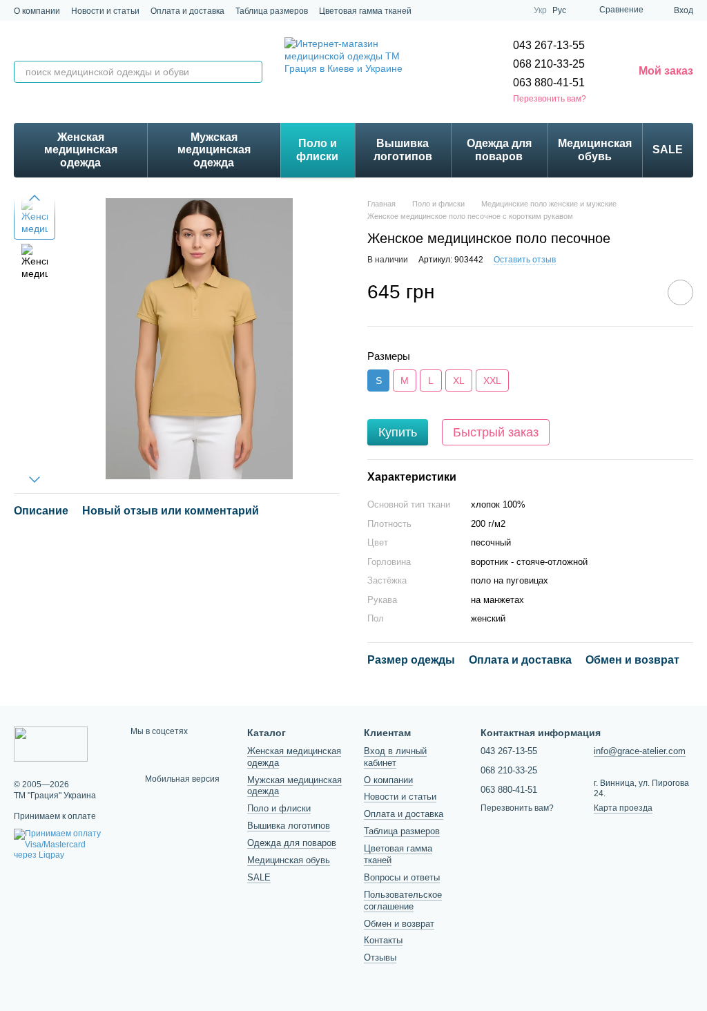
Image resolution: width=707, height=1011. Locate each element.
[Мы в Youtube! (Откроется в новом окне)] (514, 10)
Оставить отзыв (525, 259)
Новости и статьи (105, 11)
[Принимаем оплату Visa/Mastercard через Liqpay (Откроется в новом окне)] (62, 844)
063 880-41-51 (549, 82)
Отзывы (380, 957)
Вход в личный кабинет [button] (395, 757)
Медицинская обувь (595, 149)
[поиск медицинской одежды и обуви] (251, 72)
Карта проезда (623, 808)
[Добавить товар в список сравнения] (641, 292)
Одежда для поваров (499, 149)
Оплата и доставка (187, 11)
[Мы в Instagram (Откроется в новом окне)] (464, 10)
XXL (492, 380)
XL (459, 380)
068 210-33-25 (549, 64)
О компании (37, 11)
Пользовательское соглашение (403, 900)
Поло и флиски (317, 149)
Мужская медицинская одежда (214, 149)
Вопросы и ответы (402, 877)
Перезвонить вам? (549, 99)
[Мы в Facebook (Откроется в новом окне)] (497, 10)
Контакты (383, 940)
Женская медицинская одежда (80, 149)
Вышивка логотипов (403, 149)
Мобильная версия (181, 779)
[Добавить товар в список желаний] (680, 292)
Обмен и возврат (399, 923)
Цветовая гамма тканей (365, 11)
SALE (667, 149)
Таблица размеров (271, 11)
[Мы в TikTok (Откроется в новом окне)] (481, 10)
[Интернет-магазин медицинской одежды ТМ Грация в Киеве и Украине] (51, 743)
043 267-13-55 (549, 45)
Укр (540, 10)
